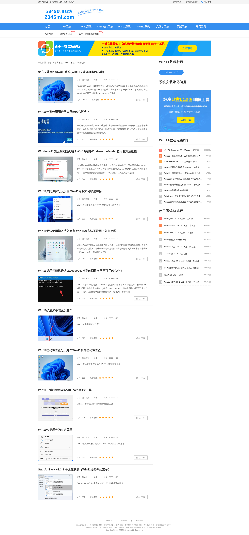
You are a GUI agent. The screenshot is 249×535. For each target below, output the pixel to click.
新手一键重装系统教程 (89, 34)
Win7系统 (86, 26)
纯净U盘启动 (66, 34)
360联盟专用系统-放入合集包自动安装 (185, 268)
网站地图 (139, 520)
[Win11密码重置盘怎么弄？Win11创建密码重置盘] (55, 368)
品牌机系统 (162, 26)
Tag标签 (109, 520)
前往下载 (140, 100)
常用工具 (201, 26)
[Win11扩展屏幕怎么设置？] (55, 328)
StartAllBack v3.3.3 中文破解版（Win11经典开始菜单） (185, 161)
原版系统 (182, 26)
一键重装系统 (176, 2)
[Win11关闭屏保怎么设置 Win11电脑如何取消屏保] (55, 209)
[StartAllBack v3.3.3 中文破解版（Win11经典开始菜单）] (55, 487)
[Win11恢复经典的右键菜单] (55, 448)
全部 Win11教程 (171, 72)
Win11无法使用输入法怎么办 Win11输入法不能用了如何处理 (185, 179)
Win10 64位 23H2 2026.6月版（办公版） (185, 282)
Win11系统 (143, 26)
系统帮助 (49, 34)
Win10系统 (124, 26)
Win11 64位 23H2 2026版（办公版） (185, 225)
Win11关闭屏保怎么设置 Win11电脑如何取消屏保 (185, 202)
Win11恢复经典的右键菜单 (185, 190)
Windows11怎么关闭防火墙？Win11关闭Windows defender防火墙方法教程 (185, 196)
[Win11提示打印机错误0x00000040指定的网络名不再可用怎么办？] (55, 289)
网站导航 (207, 2)
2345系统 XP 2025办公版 (185, 254)
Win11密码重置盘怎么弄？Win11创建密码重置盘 (185, 184)
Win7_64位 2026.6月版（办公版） (185, 218)
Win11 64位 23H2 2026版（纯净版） (185, 247)
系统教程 (58, 62)
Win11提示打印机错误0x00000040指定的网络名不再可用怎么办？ (185, 167)
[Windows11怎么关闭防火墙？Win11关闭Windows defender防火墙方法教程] (55, 169)
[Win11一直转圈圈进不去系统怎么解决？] (55, 130)
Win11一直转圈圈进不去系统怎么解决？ (185, 156)
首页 (47, 26)
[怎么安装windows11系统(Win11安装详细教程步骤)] (55, 90)
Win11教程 (69, 62)
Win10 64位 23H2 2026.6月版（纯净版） (185, 261)
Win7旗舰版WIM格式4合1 (185, 239)
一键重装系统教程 (191, 2)
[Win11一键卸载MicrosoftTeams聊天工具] (55, 408)
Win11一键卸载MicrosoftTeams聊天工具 (185, 173)
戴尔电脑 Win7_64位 (185, 275)
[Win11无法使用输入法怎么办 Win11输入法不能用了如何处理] (55, 249)
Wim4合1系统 (105, 26)
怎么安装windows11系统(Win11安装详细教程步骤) (185, 150)
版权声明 (124, 520)
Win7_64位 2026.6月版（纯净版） (185, 232)
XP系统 (67, 26)
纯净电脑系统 (43, 2)
